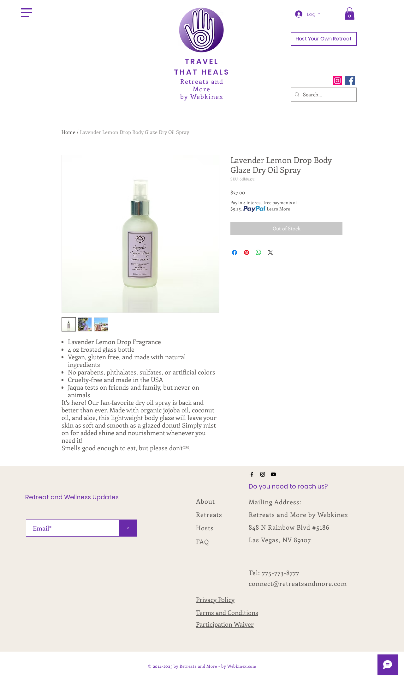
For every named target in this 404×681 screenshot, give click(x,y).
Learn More (278, 209)
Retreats (209, 514)
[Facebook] (350, 80)
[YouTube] (273, 474)
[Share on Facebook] (234, 252)
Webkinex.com (242, 666)
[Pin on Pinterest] (246, 252)
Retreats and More (201, 85)
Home (68, 132)
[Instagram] (337, 80)
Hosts (205, 527)
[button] (26, 12)
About (205, 501)
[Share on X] (270, 252)
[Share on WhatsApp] (258, 252)
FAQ (202, 541)
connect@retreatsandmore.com (298, 583)
